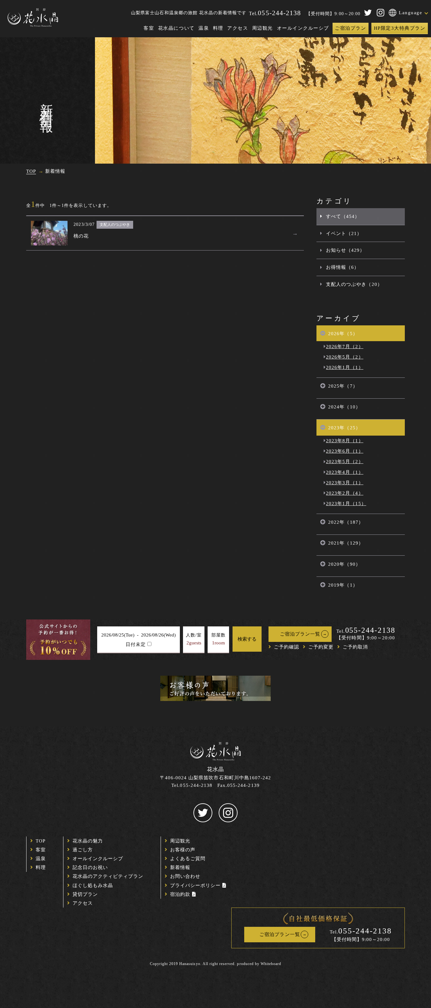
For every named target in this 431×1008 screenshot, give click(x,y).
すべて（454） (343, 216)
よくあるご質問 (187, 858)
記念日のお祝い (90, 867)
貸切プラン (85, 894)
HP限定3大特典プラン (400, 28)
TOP (40, 840)
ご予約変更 (321, 646)
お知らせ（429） (345, 250)
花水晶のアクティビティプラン (108, 876)
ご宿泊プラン (350, 28)
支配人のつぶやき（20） (354, 284)
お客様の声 (182, 849)
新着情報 (180, 867)
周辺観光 (262, 28)
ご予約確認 (286, 646)
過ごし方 (83, 849)
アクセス (237, 28)
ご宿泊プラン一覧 (300, 634)
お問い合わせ (185, 876)
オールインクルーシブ (303, 28)
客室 (149, 28)
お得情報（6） (342, 267)
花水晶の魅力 (88, 840)
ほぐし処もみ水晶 (93, 885)
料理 (218, 28)
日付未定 (136, 644)
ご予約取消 (355, 646)
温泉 (203, 28)
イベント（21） (344, 233)
